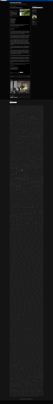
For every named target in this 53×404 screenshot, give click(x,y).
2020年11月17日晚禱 (35, 107)
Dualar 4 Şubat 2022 (14, 128)
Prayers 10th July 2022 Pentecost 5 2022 (27, 229)
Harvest (14, 157)
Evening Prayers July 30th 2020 (24, 146)
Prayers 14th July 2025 (32, 244)
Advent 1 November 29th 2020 (40, 113)
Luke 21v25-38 (11, 179)
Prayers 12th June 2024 (32, 237)
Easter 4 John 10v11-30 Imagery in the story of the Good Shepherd (19, 131)
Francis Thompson (27, 154)
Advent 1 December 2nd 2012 (12, 113)
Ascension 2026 (28, 117)
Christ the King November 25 (33, 120)
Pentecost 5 (26, 223)
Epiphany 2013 (34, 135)
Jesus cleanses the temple (16, 163)
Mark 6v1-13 (23, 183)
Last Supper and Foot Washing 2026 (40, 169)
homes (38, 159)
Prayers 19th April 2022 (36, 261)
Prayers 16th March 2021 (36, 252)
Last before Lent (27, 169)
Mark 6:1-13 (14, 183)
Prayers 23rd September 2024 (34, 281)
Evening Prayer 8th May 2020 (36, 141)
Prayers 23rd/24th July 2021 (12, 282)
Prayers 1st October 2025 (20, 267)
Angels (20, 116)
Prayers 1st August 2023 (15, 265)
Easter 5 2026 (20, 132)
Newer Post (11, 76)
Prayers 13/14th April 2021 (40, 238)
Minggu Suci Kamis (36, 190)
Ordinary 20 (22, 210)
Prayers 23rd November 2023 (12, 281)
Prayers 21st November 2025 (24, 274)
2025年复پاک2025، (14, 111)
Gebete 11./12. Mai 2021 (40, 154)
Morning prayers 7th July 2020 (18, 203)
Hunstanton (34, 160)
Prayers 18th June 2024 (26, 259)
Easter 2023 (21, 129)
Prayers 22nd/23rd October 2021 (37, 278)
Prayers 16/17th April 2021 (18, 250)
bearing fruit (36, 118)
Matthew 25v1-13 (25, 188)
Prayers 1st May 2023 (28, 266)
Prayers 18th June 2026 (36, 259)
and (12, 116)
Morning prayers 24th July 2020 (13, 198)
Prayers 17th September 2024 (24, 257)
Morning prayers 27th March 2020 (13, 199)
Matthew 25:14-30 (18, 188)
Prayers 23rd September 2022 (28, 281)
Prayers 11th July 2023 (27, 233)
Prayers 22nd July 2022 (38, 276)
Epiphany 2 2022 (11, 135)
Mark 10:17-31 (28, 181)
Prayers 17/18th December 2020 (13, 254)
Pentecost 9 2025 (35, 226)
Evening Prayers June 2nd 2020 (16, 148)
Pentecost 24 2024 (19, 222)
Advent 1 (17, 112)
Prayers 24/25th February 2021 (17, 282)
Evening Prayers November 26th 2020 (13, 152)
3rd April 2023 (37, 111)
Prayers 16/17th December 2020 (23, 250)
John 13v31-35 (14, 165)
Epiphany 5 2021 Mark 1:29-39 (38, 137)
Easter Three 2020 (39, 133)
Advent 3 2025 (14, 115)
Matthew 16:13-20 (21, 186)
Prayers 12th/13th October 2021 (34, 238)
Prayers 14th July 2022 (23, 244)
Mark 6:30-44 (20, 183)
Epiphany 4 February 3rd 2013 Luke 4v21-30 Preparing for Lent (15, 137)
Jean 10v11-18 (37, 161)
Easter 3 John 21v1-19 (26, 130)
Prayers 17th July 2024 (19, 255)
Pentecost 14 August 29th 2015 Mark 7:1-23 (36, 216)
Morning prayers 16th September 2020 (18, 194)
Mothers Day (38, 205)
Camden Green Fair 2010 (12, 120)
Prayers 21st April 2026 (18, 272)
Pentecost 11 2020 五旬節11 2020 (20, 214)
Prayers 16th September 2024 (35, 253)
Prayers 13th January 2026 (31, 240)
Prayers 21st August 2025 (33, 272)
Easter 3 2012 (29, 129)
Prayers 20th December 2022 (37, 268)
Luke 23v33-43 (17, 179)
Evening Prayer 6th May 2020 (24, 141)
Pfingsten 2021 (17, 227)
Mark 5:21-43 (41, 182)
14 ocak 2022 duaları (40, 105)
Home (20, 76)
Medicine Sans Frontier (34, 22)
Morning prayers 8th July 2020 (36, 203)
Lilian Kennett (23, 175)
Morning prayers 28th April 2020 (32, 199)
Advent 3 (12, 114)
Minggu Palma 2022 (32, 190)
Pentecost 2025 (22, 220)
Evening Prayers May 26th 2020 (38, 150)
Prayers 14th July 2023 (27, 244)
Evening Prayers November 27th (19, 152)
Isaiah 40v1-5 (26, 161)
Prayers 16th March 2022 (41, 252)
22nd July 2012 (21, 111)
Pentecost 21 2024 (41, 220)
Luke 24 (20, 179)
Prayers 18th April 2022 (41, 257)
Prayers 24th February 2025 (24, 283)
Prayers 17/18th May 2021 (29, 254)
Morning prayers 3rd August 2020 (25, 201)
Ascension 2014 (14, 117)
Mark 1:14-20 (17, 181)
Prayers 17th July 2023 (15, 255)
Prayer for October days (26, 227)
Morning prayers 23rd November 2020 (23, 197)
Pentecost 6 (21, 224)
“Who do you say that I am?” (14, 105)
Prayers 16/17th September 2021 (35, 250)
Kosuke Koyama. (24, 169)
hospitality (16, 160)
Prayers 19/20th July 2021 (31, 261)
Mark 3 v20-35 (23, 182)
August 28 (11, 118)
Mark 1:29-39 (23, 181)
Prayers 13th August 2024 (38, 239)
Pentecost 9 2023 (31, 226)
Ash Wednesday (31, 117)
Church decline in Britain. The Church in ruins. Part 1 (25, 122)
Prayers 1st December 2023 (35, 265)
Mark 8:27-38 (40, 183)
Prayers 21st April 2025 (14, 272)
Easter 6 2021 (32, 132)
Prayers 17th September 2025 (29, 257)
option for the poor (34, 207)
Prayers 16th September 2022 (29, 253)
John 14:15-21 (20, 165)
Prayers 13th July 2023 (41, 240)
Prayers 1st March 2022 (19, 266)
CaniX (18, 120)
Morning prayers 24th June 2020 (19, 198)
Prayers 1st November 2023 (38, 266)
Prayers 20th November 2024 (33, 270)
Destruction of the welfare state (27, 124)
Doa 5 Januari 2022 (39, 126)
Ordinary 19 (20, 210)
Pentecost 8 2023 (28, 225)
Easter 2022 (18, 129)
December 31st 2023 (11, 124)
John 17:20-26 (29, 165)
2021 (21, 109)
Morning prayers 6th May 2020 (12, 203)
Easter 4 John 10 (11, 131)
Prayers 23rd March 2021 (35, 280)
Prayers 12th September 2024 (22, 238)
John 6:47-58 (15, 167)
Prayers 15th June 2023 (29, 248)
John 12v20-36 (11, 165)
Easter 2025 (24, 129)
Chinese (25, 120)
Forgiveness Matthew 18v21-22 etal (16, 154)
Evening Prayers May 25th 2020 (32, 150)
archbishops (34, 116)
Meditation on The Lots (25, 190)
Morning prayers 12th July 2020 (37, 192)
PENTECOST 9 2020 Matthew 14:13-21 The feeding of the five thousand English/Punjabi (17, 226)
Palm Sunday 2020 (19, 211)
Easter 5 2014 (31, 131)
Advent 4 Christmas (41, 115)
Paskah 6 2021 (29, 212)
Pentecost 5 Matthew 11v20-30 (16, 224)
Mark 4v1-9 (35, 182)
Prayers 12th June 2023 (27, 237)
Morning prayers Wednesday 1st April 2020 (26, 205)
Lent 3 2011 (42, 171)
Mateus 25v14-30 (18, 184)
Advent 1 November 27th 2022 (34, 113)
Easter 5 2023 (11, 132)
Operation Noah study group (29, 207)
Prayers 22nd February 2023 (33, 276)
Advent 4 (22, 115)
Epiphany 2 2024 (18, 135)
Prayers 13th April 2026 (33, 239)
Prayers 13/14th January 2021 (18, 239)
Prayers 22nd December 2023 (16, 276)
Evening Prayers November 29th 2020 (26, 152)
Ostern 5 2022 (30, 210)
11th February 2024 (36, 105)
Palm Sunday (41, 210)
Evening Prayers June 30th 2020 (23, 148)
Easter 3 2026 (19, 130)
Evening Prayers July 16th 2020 (30, 145)
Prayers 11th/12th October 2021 (18, 235)
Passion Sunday (32, 212)
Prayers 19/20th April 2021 (13, 261)
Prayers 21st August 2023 (23, 272)
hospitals (19, 160)
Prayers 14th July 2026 (36, 244)
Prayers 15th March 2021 (38, 248)
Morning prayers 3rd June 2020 (38, 201)
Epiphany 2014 (38, 135)
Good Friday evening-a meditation (29, 156)
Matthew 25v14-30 (30, 188)
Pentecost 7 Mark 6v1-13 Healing (13, 225)
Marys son (15, 184)
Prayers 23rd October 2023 (18, 281)
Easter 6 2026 (41, 132)
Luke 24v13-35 (32, 179)
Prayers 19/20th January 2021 (25, 261)
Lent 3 (34, 171)
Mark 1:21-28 (20, 181)
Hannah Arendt (11, 157)
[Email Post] (18, 72)
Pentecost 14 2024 (26, 216)
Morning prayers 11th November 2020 (24, 192)
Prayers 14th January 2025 (12, 244)
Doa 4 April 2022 (27, 126)
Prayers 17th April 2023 (34, 254)
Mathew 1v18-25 (32, 184)
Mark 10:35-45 (32, 181)
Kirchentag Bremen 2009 (19, 169)
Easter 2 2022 (31, 128)
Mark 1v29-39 (11, 182)
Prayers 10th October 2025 (38, 231)
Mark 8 (37, 183)
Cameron (16, 120)
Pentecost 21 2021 (29, 220)
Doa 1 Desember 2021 (36, 124)
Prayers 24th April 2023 (38, 282)
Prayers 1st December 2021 (24, 265)
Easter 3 (26, 129)
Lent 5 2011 (26, 173)
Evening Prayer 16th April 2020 (28, 139)
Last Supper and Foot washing (33, 169)
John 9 (42, 167)
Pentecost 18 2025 (28, 218)
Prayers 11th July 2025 (36, 233)
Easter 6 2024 (38, 132)
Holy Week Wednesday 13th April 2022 (33, 159)
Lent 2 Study (18, 171)
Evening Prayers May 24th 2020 (26, 150)
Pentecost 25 (27, 222)
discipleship (32, 124)
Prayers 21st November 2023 (13, 274)
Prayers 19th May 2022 (36, 263)
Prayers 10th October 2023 (27, 231)
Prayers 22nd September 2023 (25, 278)
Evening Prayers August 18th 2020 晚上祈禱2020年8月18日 (38, 143)
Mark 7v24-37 (35, 183)
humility (32, 160)
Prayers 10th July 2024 (38, 229)
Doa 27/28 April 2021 (18, 126)
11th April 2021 (32, 105)
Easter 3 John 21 (22, 130)
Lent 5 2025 (38, 173)
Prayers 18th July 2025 (16, 259)
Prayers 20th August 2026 (27, 268)
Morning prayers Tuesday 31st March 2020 (18, 205)
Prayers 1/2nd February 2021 (31, 227)
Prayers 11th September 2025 (12, 235)
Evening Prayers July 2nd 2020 (18, 146)
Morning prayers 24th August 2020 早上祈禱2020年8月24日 (38, 197)
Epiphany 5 (33, 137)
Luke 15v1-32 (42, 177)
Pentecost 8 (18, 225)
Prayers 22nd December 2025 (22, 276)
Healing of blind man (24, 157)
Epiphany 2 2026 (26, 135)
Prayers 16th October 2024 (18, 253)
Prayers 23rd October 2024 (23, 281)
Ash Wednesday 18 (36, 117)
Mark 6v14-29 (26, 183)
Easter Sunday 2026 (21, 133)
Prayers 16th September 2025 (40, 253)
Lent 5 (15, 173)
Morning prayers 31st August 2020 (13, 201)
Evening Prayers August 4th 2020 (18, 144)
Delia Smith (19, 124)
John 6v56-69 (36, 167)
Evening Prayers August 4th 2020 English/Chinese (26, 144)
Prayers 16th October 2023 (13, 253)
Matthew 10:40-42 (41, 184)
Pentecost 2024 (18, 220)
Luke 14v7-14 (33, 177)
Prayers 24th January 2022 (30, 283)
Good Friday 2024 (15, 156)
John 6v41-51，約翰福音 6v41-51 (29, 167)
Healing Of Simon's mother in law (30, 157)
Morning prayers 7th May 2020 (23, 203)
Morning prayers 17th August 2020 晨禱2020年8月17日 (33, 194)
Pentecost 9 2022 (27, 226)
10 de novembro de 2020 (20, 105)
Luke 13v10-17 (20, 177)
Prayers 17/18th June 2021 (24, 254)
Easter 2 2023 (34, 128)
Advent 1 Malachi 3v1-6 (28, 113)
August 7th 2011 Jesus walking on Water (16, 118)
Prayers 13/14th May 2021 (24, 239)
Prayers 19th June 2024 (17, 263)
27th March (31, 111)
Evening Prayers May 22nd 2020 (20, 150)
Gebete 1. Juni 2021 (31, 154)
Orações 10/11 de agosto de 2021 (23, 209)
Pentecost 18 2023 (20, 218)
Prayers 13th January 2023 (20, 240)
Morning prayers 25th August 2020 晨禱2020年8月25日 (28, 198)
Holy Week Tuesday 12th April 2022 (17, 159)
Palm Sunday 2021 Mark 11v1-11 (15, 73)
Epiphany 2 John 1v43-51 (30, 135)
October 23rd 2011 (20, 207)
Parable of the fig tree (22, 212)
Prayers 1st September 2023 (31, 267)
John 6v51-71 (33, 167)
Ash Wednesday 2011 (40, 117)
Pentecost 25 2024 (30, 222)
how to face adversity (29, 160)
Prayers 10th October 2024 (32, 231)
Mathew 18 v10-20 (24, 184)
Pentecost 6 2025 (37, 224)
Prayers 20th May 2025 (18, 270)
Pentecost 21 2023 (37, 220)
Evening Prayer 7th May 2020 (30, 141)
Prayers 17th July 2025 (24, 255)
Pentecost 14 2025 (30, 216)
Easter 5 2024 (14, 132)
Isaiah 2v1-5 (23, 161)
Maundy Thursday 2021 (15, 190)
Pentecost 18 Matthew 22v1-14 (33, 218)
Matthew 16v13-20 (37, 186)
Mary (13, 184)
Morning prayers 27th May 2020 (19, 199)
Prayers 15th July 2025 (15, 248)
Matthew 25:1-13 (14, 188)
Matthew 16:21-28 (33, 186)
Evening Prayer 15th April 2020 (22, 139)
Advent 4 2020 (25, 115)
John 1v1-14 (42, 165)
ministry (39, 190)
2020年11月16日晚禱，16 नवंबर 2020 (20, 107)
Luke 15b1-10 (39, 177)
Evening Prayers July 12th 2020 (12, 145)
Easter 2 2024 (37, 128)
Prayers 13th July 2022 (36, 240)
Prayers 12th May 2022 (41, 237)
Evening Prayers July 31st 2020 (30, 146)
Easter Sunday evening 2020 (31, 133)
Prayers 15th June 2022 (24, 248)
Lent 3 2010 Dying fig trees (37, 171)
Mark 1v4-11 (14, 182)
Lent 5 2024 (35, 173)
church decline (19, 122)
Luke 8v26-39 (22, 180)
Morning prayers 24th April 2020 (30, 197)
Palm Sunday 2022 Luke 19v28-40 (31, 211)
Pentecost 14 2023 (22, 216)
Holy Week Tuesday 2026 (22, 159)
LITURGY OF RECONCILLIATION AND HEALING (32, 175)
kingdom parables (14, 169)
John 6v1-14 (18, 167)
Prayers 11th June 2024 (41, 233)
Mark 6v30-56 (28, 183)
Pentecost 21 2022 (33, 220)
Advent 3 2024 (11, 115)
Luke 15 (36, 177)
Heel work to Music (34, 157)
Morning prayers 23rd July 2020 (17, 197)
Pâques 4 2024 (18, 212)
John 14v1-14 (23, 165)
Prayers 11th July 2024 (32, 233)
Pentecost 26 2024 (34, 222)
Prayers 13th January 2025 (26, 240)
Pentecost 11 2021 (25, 214)
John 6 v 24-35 (12, 167)
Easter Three (36, 133)
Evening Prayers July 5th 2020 (36, 146)
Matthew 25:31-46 (22, 188)
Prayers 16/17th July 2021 (29, 250)
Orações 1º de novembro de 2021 (29, 209)
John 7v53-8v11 (39, 167)
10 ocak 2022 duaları (25, 105)
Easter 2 (28, 128)
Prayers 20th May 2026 (22, 270)
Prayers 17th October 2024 (13, 257)
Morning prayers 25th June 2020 (36, 198)
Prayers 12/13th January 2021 (35, 235)
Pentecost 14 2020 (19, 216)
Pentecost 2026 (25, 220)
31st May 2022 (34, 111)
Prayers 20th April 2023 (12, 268)
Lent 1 (24, 170)
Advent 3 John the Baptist (18, 115)
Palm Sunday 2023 (36, 211)
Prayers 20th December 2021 (32, 268)
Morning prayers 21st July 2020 (36, 196)
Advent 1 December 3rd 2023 (18, 113)
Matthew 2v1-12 (41, 188)
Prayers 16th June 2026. (31, 252)
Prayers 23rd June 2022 (16, 280)
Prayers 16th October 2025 (24, 253)
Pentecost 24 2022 (11, 222)
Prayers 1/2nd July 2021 (37, 227)
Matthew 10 (39, 184)
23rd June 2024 (28, 111)
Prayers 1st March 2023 (24, 266)
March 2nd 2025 (14, 181)
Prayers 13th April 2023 (29, 239)
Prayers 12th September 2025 (28, 238)
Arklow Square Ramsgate (38, 116)
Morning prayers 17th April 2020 (25, 194)
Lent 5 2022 (29, 173)
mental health (29, 190)
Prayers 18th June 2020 (21, 259)
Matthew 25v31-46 (34, 188)
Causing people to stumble (21, 120)
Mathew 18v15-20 (28, 184)
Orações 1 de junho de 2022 (16, 209)
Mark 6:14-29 (17, 183)
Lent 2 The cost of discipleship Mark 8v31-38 (23, 171)
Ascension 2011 (11, 117)
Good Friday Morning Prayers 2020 (36, 156)
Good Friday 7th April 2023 (23, 156)
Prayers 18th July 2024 (12, 259)
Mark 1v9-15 (17, 182)
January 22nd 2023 (33, 161)
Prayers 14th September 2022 (12, 246)
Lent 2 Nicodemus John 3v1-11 (13, 171)
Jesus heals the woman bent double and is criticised (29, 163)
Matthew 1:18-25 (35, 184)
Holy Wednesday (30, 158)
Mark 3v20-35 (27, 182)
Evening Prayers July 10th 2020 (40, 144)
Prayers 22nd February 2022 (27, 276)
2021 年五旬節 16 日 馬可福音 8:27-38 (40, 109)
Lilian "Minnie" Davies (20, 175)
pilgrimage (23, 227)
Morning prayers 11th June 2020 (18, 192)
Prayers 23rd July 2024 (12, 280)
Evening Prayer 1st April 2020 (34, 139)
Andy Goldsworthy (14, 116)
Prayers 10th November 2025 (16, 231)
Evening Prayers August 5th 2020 (34, 144)
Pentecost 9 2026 (38, 226)
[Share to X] (21, 72)
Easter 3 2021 (38, 129)
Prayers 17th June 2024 (33, 255)
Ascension (42, 116)
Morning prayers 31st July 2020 (19, 201)
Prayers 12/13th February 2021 (29, 235)
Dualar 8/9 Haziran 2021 (23, 128)
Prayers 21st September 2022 (35, 274)
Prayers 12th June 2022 (22, 237)
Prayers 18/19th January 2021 (35, 257)
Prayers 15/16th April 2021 (30, 246)
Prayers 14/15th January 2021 (40, 242)
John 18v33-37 (39, 165)
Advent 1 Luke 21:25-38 (24, 113)
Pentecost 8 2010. (21, 225)
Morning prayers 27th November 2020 (26, 199)
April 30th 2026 (30, 116)
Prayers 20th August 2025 (22, 268)
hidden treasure (18, 158)
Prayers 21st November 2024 (19, 274)
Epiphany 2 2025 (22, 135)
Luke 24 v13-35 (23, 179)
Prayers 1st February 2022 (40, 265)
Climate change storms (39, 122)
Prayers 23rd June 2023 (21, 280)
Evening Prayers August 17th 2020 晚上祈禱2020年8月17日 (27, 143)
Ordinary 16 (14, 210)
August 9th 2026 (22, 118)
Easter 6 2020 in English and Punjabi (27, 132)
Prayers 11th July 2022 (23, 233)
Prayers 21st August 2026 (38, 272)
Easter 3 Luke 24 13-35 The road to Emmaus (36, 130)
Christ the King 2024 (38, 120)
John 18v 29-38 (36, 165)
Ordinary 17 (17, 210)
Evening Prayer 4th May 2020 (12, 141)
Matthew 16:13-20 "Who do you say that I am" (27, 186)
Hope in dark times (13, 160)
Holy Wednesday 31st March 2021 (35, 158)
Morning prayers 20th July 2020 (18, 196)
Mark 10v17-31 (35, 181)
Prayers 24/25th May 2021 (28, 282)
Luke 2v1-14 (42, 179)
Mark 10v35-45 (41, 181)
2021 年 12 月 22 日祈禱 (25, 109)
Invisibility (12, 161)
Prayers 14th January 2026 (17, 244)
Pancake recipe (11, 212)
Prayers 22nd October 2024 (13, 278)
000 (17, 105)
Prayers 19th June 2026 (26, 263)
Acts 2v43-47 (11, 112)
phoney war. (20, 227)
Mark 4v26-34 (38, 182)
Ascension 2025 (24, 117)
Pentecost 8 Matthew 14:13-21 (37, 225)
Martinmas (11, 184)
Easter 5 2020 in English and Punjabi (36, 131)
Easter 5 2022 (41, 131)
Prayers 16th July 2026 (12, 252)
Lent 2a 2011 (32, 171)
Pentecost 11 (15, 214)
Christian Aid (42, 120)
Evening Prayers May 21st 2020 (14, 150)
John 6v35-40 (21, 167)
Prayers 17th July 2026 (28, 255)
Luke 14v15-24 (27, 177)
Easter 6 (23, 132)
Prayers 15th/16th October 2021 (12, 250)
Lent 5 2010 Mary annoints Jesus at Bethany (21, 173)
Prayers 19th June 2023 (12, 263)
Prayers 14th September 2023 (18, 246)
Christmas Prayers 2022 (16, 122)
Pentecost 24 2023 (15, 222)
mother (31, 205)
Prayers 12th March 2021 (36, 237)
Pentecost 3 (38, 222)
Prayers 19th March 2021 (31, 263)
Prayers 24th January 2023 (35, 283)
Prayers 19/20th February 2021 (19, 261)
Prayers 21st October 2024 (30, 274)
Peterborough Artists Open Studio (12, 227)
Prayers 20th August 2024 (16, 268)
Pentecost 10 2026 (11, 214)
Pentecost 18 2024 (24, 218)
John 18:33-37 (33, 165)
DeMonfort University (22, 124)
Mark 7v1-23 (32, 183)
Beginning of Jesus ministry (40, 118)
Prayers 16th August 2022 (40, 250)
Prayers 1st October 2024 (15, 267)
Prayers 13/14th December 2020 (12, 239)
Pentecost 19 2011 (41, 218)
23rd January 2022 (24, 111)
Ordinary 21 (25, 210)
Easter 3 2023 (13, 130)
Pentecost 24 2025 (23, 222)
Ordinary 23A (27, 210)
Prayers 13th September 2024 (16, 242)
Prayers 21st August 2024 (28, 272)
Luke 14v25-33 (30, 177)
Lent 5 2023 (32, 173)
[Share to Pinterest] (22, 72)
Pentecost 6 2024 (33, 224)
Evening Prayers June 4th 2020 (29, 148)
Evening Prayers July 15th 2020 (24, 145)
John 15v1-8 (26, 165)
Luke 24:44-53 (26, 179)
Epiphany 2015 (41, 135)
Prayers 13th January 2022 (15, 240)
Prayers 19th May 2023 (41, 263)
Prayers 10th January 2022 (15, 229)
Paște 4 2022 (36, 212)
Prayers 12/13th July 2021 (41, 235)
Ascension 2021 (17, 117)
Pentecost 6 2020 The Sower (25, 224)
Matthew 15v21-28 (17, 186)
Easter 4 (42, 130)
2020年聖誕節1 (19, 109)
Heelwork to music (38, 157)
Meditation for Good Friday (20, 190)
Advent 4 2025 (37, 115)
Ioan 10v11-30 (14, 161)
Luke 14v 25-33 (23, 177)
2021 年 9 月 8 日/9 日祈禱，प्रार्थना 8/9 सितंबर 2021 (32, 109)
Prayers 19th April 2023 (41, 261)
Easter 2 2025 (40, 128)
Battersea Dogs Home (33, 118)
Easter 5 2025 (17, 132)
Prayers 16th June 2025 (26, 252)
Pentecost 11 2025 (37, 214)
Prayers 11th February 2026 (12, 233)
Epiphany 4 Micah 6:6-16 (29, 137)
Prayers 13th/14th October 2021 (22, 242)
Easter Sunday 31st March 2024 (26, 133)
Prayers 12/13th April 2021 (24, 235)
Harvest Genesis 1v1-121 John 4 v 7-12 (18, 157)
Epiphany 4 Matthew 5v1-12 (24, 137)
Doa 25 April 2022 (13, 126)
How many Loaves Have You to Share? (23, 160)
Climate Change (35, 122)
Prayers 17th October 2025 (18, 257)
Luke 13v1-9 (16, 177)
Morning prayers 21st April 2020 (30, 196)
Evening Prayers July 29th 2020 (12, 146)
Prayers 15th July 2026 (19, 248)
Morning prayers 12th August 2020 (31, 192)
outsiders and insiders (37, 210)
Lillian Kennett (26, 175)
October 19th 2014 (16, 207)
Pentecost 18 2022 (16, 218)
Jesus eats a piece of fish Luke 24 (22, 163)
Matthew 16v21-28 (41, 186)
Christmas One (11, 122)
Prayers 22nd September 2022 (19, 278)
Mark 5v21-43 (11, 183)
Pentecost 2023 (15, 220)
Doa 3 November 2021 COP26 (22, 126)
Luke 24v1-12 (29, 179)
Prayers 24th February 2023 (19, 283)
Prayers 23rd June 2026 (31, 280)
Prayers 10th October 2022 (22, 231)
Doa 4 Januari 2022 (35, 126)
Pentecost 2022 (11, 220)
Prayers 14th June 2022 (41, 244)
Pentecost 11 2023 (29, 214)
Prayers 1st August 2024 (19, 265)
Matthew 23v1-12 (11, 188)
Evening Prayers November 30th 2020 (33, 152)
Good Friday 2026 (19, 156)
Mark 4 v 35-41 (30, 182)
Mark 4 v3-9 (33, 182)
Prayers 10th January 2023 (21, 229)
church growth (32, 122)
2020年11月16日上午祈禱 (14, 107)
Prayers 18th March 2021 (40, 259)
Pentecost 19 (37, 218)
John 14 (17, 165)
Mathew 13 (21, 184)
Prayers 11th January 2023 (18, 233)
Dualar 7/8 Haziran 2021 (18, 128)
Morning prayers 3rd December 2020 (32, 201)
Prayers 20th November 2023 (27, 270)
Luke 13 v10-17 (13, 177)
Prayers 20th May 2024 (13, 270)
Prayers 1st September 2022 (26, 267)
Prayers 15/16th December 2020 (35, 246)
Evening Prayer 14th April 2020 (16, 139)
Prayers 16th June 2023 (21, 252)
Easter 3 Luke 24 (30, 130)
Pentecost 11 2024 (33, 214)
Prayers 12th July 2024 (18, 237)
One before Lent (23, 207)
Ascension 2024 (21, 117)
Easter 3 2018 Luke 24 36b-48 (33, 129)
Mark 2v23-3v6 (20, 182)
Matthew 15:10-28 (13, 186)
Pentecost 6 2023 (29, 224)
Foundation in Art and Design (22, 154)
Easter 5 (26, 131)
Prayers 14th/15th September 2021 (24, 246)
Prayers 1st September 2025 (37, 267)
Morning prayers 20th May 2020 (24, 196)
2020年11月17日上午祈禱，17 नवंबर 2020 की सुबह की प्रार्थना (28, 107)
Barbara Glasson (25, 118)
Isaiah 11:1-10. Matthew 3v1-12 (19, 161)
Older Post (28, 76)
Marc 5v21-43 (11, 181)
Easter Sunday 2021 (16, 133)
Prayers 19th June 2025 (21, 263)
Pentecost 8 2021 (25, 225)
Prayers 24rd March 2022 (34, 282)
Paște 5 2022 (39, 212)
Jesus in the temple (41, 163)
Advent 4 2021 (28, 115)
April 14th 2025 (27, 116)
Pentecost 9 (42, 225)
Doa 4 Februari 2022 (31, 126)
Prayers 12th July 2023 (13, 237)
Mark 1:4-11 (26, 181)
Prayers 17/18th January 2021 (18, 254)
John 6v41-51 (24, 167)
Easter (26, 128)
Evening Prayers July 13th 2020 (18, 145)
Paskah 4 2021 (25, 212)
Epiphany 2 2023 (14, 135)
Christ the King (28, 120)
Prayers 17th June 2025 (38, 255)
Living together (38, 175)
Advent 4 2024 (34, 115)
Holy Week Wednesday (27, 159)
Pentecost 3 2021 (41, 222)
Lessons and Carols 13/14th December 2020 (13, 175)
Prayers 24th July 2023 (41, 283)
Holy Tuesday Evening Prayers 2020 (25, 158)
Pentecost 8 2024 (32, 225)
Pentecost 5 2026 (11, 224)
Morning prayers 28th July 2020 (38, 199)
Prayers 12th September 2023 (16, 238)
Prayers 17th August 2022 (39, 254)
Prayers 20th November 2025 (38, 270)
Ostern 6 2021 (34, 210)
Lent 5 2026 (40, 173)
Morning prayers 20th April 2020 (12, 196)
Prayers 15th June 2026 (33, 248)
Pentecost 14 (15, 216)
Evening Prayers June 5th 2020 (35, 148)
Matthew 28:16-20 (37, 188)
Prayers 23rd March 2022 (40, 280)
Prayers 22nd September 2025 (31, 278)
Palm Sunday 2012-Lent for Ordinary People (13, 211)
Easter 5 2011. (28, 131)
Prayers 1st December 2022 (30, 265)
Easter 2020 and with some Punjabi (13, 129)
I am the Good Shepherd (38, 160)
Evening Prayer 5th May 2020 (18, 141)
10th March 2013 (29, 105)
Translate (15, 103)
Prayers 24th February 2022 (13, 283)
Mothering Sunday (34, 205)
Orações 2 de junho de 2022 (35, 209)
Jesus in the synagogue (37, 163)
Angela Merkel (18, 116)
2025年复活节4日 (17, 111)
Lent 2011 (29, 171)
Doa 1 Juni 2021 (40, 124)
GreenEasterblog (15, 2)
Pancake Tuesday (14, 212)
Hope (39, 159)
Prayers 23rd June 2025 (26, 280)
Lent (20, 170)
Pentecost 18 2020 (12, 218)
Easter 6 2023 (35, 132)
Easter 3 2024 (16, 130)
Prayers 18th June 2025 (31, 259)
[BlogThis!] (20, 72)
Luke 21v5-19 (14, 179)
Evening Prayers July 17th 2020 (36, 145)
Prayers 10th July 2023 (34, 229)
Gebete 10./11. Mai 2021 (35, 154)
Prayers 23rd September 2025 (40, 281)
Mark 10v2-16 (38, 181)
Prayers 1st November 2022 (33, 266)
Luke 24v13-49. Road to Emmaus (37, 179)
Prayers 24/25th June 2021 (23, 282)
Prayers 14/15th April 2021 (28, 242)
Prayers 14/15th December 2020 (34, 242)
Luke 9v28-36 (26, 180)
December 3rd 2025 (15, 124)
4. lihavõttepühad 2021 (41, 111)
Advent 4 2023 (31, 115)
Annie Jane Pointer (23, 116)
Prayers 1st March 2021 (14, 266)
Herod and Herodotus (15, 158)
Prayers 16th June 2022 (17, 252)
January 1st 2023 (29, 161)
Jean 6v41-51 (40, 161)
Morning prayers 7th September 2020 (30, 203)
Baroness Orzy (29, 118)
